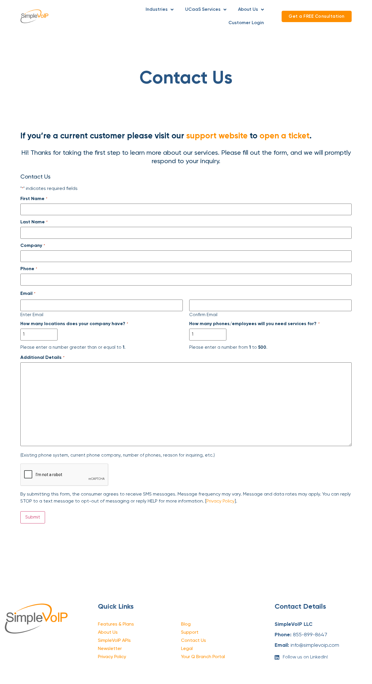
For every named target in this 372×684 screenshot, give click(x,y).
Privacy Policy (220, 501)
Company (32, 245)
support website (217, 136)
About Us (248, 9)
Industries (157, 9)
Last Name (33, 222)
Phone (28, 269)
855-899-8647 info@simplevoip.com (307, 635)
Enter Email (31, 315)
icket (300, 136)
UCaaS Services (203, 9)
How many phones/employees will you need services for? (254, 324)
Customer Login (246, 23)
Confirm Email (203, 315)
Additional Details (42, 357)
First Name (33, 199)
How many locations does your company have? (74, 324)
